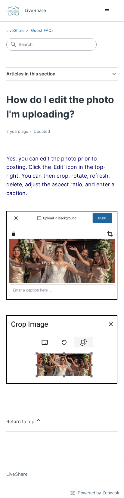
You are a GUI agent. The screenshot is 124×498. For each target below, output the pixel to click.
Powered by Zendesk (98, 492)
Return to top (21, 421)
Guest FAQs (42, 30)
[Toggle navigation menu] (107, 11)
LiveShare (15, 30)
